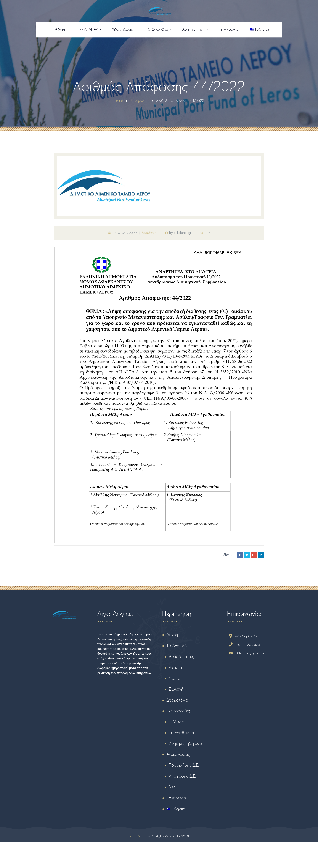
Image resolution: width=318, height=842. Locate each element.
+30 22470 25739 (248, 645)
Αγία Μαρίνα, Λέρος (248, 636)
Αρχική (172, 634)
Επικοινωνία (176, 797)
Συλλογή (176, 689)
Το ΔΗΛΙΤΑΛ (177, 645)
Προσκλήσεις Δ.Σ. (184, 765)
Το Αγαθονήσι (181, 732)
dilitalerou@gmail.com (250, 653)
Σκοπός (175, 678)
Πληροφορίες (178, 710)
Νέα (172, 787)
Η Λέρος (176, 721)
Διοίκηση (176, 667)
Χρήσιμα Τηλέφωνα (185, 743)
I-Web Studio (138, 836)
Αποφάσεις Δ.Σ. (182, 776)
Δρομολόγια (177, 700)
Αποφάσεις (149, 233)
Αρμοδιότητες (181, 656)
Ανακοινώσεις (178, 754)
